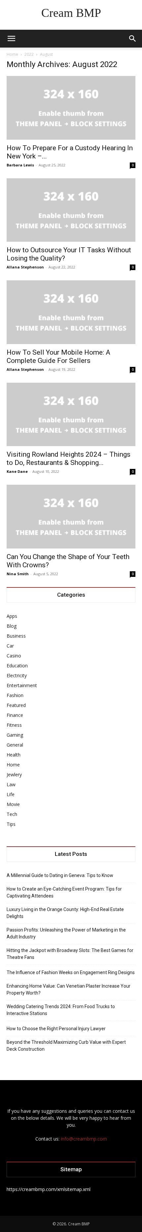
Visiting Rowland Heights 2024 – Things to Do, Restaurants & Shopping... (68, 458)
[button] (11, 39)
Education (17, 665)
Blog (12, 626)
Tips (11, 824)
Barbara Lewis (20, 164)
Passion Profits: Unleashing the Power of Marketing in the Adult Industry (66, 933)
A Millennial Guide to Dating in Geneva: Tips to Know (60, 875)
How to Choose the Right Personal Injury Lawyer (56, 1028)
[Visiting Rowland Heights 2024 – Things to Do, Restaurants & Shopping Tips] (71, 414)
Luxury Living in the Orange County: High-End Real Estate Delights (65, 913)
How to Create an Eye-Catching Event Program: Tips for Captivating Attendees (64, 892)
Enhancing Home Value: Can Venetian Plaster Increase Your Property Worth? (68, 989)
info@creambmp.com (84, 1139)
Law (11, 784)
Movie (13, 804)
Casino (14, 655)
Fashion (15, 695)
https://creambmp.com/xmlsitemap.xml (48, 1189)
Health (13, 755)
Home (12, 54)
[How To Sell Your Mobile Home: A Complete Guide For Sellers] (71, 312)
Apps (12, 616)
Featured (16, 705)
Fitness (14, 725)
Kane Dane (17, 471)
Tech (12, 814)
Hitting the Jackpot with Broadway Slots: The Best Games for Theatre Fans (70, 954)
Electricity (17, 675)
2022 (29, 54)
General (15, 745)
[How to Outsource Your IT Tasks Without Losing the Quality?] (71, 210)
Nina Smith (18, 573)
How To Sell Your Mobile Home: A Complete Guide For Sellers (58, 356)
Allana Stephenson (25, 266)
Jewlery (14, 774)
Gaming (15, 735)
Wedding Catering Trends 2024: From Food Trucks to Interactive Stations (61, 1010)
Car (10, 646)
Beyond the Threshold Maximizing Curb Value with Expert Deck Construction (66, 1045)
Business (16, 636)
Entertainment (22, 685)
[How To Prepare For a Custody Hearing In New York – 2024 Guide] (71, 108)
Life (11, 794)
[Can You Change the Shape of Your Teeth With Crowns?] (71, 516)
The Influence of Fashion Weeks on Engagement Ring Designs (71, 972)
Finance (15, 715)
